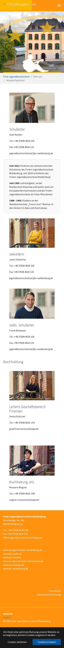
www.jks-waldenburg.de (15, 568)
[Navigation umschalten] (59, 5)
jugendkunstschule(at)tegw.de (26, 537)
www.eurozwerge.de (13, 564)
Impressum (55, 590)
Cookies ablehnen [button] (17, 642)
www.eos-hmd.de (12, 557)
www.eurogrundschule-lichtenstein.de (23, 561)
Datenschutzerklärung (49, 594)
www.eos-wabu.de (12, 553)
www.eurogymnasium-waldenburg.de (22, 549)
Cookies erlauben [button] (47, 642)
